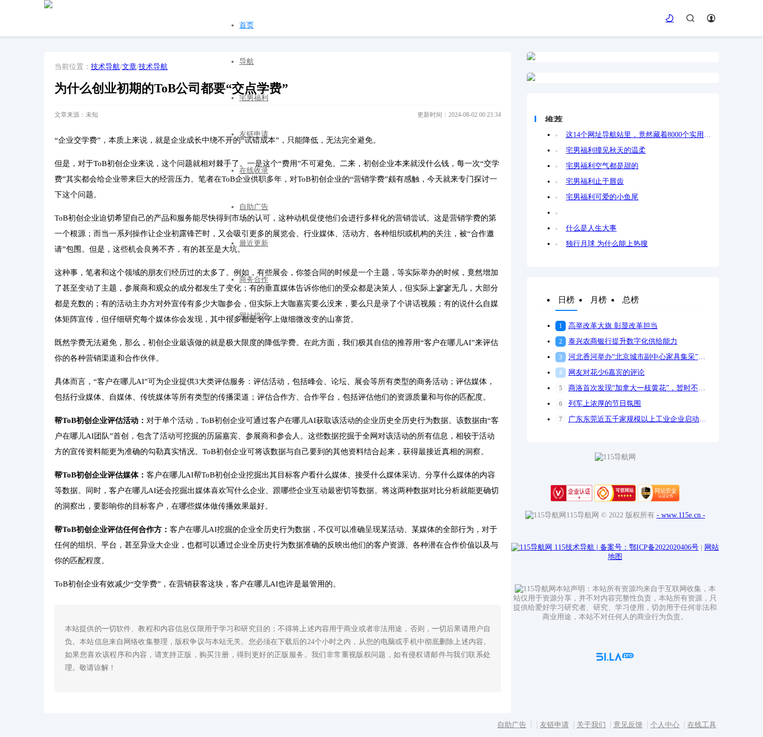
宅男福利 (253, 98)
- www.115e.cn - (681, 515)
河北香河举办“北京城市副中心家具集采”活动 (635, 357)
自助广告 (253, 207)
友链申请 (253, 134)
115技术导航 (576, 547)
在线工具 (701, 725)
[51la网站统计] (615, 658)
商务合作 (253, 279)
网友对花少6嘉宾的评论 (602, 372)
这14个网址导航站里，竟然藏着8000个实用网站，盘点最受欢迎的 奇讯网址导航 (638, 135)
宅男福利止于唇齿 (595, 181)
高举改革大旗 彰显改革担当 (608, 326)
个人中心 (664, 725)
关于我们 (591, 725)
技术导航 (105, 67)
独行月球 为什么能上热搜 (607, 244)
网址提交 (253, 316)
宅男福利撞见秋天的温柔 (606, 150)
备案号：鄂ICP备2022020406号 (649, 547)
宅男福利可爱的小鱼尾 (602, 197)
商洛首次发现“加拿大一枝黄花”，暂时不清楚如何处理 (635, 388)
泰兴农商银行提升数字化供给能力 (618, 341)
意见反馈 (628, 725)
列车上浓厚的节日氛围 (600, 403)
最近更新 (253, 243)
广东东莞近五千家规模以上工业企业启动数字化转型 (635, 419)
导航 (246, 61)
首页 (246, 25)
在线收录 (253, 170)
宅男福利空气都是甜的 (602, 166)
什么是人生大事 (591, 228)
